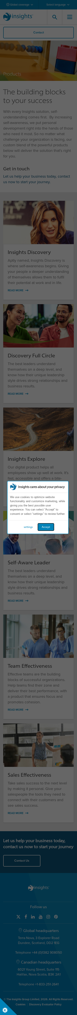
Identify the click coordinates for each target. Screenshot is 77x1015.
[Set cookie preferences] (8, 1006)
